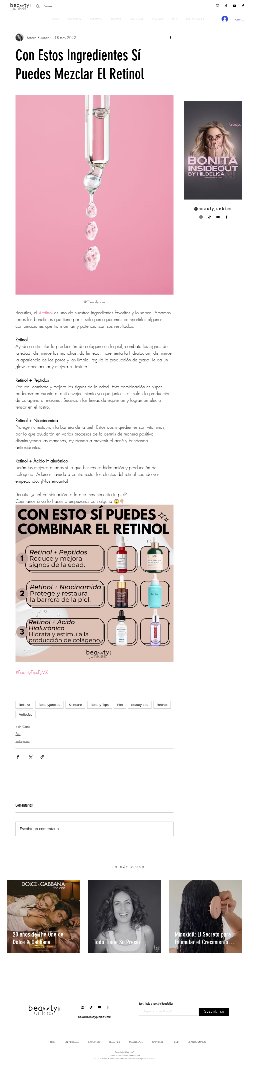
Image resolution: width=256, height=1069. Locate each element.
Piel (120, 705)
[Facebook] (243, 6)
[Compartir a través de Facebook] (18, 756)
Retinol (162, 705)
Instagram (23, 741)
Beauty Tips (99, 705)
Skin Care (23, 726)
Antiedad (25, 714)
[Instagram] (218, 6)
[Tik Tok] (226, 6)
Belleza (24, 705)
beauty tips (139, 705)
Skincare (75, 705)
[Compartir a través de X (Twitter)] (30, 756)
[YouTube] (234, 6)
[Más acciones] (171, 37)
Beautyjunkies (49, 705)
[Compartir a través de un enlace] (42, 756)
